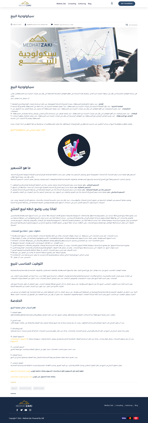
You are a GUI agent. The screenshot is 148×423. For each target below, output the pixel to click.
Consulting (72, 3)
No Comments (133, 25)
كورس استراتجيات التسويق (20, 371)
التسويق (24, 339)
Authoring (82, 3)
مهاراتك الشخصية (25, 388)
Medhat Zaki (61, 3)
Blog (89, 3)
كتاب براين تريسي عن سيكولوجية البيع (28, 130)
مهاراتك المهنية (39, 388)
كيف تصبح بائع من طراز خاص (21, 377)
